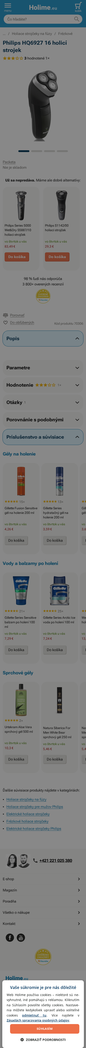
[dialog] (43, 1014)
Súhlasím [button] (45, 1029)
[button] (43, 1039)
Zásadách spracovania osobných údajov (38, 1020)
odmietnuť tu (34, 1015)
